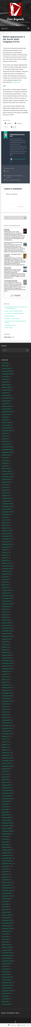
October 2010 (6, 763)
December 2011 (7, 725)
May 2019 (5, 490)
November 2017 (7, 539)
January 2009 (6, 820)
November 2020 (7, 449)
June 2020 (5, 460)
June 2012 (5, 709)
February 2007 (6, 882)
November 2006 (7, 890)
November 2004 (7, 955)
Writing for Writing (9, 316)
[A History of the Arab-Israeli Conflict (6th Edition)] (25, 245)
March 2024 (5, 395)
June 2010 (5, 774)
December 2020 (7, 447)
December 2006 (7, 888)
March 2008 (5, 847)
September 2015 (7, 604)
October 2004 (6, 958)
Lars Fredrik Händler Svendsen (11, 281)
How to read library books (13, 180)
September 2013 (7, 669)
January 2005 (6, 950)
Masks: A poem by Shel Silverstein (13, 311)
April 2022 (5, 420)
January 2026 (6, 368)
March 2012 (5, 717)
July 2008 (5, 836)
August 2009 (6, 801)
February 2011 (6, 752)
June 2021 (5, 436)
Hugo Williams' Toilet (10, 325)
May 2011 (5, 744)
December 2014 (7, 628)
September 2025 (7, 374)
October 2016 (6, 571)
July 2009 (5, 804)
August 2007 (6, 866)
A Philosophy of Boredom (10, 280)
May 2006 (5, 907)
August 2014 (6, 639)
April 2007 (5, 877)
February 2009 (6, 817)
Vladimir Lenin (8, 256)
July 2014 (5, 641)
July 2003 (5, 996)
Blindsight (6, 229)
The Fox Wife (7, 267)
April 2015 (5, 617)
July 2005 (5, 934)
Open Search (28, 28)
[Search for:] (15, 218)
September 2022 (7, 411)
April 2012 (5, 715)
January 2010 (6, 788)
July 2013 (5, 674)
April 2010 (5, 779)
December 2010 (7, 758)
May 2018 (5, 522)
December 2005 (7, 920)
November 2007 (7, 858)
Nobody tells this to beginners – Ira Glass (15, 176)
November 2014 (7, 631)
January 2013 (6, 690)
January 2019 (6, 501)
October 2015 (6, 601)
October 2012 (6, 698)
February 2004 (6, 977)
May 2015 (5, 614)
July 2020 (5, 457)
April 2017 (5, 558)
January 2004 (6, 980)
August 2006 (6, 898)
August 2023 (6, 401)
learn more (17, 82)
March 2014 (5, 652)
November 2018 (7, 506)
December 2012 (7, 693)
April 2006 (5, 909)
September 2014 (7, 636)
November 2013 (7, 663)
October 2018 (6, 509)
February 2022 (6, 422)
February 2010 (6, 785)
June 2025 (5, 376)
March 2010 (5, 782)
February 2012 (6, 720)
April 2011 (5, 747)
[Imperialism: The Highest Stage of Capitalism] (25, 258)
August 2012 (6, 704)
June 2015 (5, 612)
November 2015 (7, 598)
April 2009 (5, 812)
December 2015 (7, 595)
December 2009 (7, 790)
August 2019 (6, 482)
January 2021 (6, 444)
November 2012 (7, 696)
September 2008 (7, 831)
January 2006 (6, 917)
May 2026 (5, 365)
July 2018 (5, 517)
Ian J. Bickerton (8, 243)
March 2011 (5, 750)
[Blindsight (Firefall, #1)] (25, 233)
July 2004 (5, 966)
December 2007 (7, 855)
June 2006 (5, 904)
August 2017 (6, 547)
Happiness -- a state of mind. (12, 318)
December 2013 (7, 660)
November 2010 (7, 761)
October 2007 (6, 861)
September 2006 (7, 896)
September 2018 (7, 512)
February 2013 (6, 687)
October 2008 (6, 828)
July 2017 (5, 549)
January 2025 (6, 390)
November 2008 (7, 825)
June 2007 (5, 871)
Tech (7, 171)
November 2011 (7, 728)
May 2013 (5, 679)
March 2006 (5, 912)
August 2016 (6, 574)
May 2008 (5, 842)
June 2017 (5, 552)
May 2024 (5, 393)
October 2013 (6, 666)
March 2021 (5, 441)
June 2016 (5, 579)
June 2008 (5, 839)
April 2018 (5, 525)
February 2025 (6, 387)
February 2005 (6, 947)
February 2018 (6, 531)
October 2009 (6, 796)
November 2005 (7, 923)
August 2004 (6, 963)
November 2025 (7, 371)
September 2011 (7, 733)
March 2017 (5, 560)
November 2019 (7, 476)
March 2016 (5, 587)
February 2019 (6, 498)
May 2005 (5, 939)
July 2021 (5, 433)
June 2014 (5, 644)
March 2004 (5, 974)
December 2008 (7, 823)
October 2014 (6, 633)
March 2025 (5, 384)
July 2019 (5, 485)
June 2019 (5, 487)
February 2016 (6, 590)
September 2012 (7, 701)
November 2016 (7, 568)
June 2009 (5, 807)
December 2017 (7, 536)
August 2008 (6, 834)
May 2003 (5, 1001)
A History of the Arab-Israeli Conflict (13, 242)
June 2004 (5, 969)
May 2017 (5, 555)
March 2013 (5, 685)
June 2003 (5, 999)
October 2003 (6, 988)
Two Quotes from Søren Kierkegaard (14, 313)
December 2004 (7, 953)
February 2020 (6, 471)
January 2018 (6, 533)
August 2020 (6, 455)
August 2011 (6, 736)
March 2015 (5, 620)
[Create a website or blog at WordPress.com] (15, 1021)
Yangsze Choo (8, 268)
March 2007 (5, 880)
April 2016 (5, 585)
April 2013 (5, 682)
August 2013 (6, 671)
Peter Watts (7, 230)
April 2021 (5, 439)
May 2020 (5, 463)
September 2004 (7, 961)
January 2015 (6, 625)
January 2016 (6, 593)
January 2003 (6, 1004)
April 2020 (5, 466)
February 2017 (6, 563)
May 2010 (5, 777)
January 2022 (6, 425)
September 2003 (7, 990)
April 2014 (5, 650)
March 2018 (5, 528)
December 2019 (7, 474)
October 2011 (6, 731)
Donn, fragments (15, 19)
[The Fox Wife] (25, 271)
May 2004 (5, 972)
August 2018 (6, 514)
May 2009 (5, 809)
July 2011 (5, 739)
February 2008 (6, 850)
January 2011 (6, 755)
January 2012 (6, 723)
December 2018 (7, 503)
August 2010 (6, 769)
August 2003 (6, 993)
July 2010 (5, 771)
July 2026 (5, 363)
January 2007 (6, 885)
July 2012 (5, 706)
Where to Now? (9, 327)
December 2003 (7, 982)
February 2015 (6, 623)
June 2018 (5, 520)
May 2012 (5, 712)
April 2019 (5, 493)
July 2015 (5, 609)
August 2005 (6, 931)
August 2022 (6, 414)
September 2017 (7, 544)
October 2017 (6, 541)
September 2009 (7, 798)
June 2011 (5, 742)
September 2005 (7, 928)
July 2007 (5, 869)
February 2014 (6, 655)
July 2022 (5, 417)
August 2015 (6, 606)
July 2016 (5, 577)
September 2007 (7, 863)
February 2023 (6, 406)
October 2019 (6, 479)
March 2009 (5, 815)
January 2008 (6, 853)
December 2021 (7, 428)
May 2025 (5, 379)
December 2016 (7, 566)
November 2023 (7, 398)
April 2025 (5, 382)
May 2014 (5, 647)
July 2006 (5, 901)
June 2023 (5, 403)
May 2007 (5, 874)
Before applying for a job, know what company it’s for (14, 39)
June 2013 (5, 677)
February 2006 (6, 915)
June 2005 (5, 936)
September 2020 (7, 452)
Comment (21, 206)
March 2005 (5, 944)
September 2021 (7, 430)
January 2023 (6, 409)
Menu (6, 28)
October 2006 (6, 893)
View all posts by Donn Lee (18, 160)
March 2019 (5, 495)
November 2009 (7, 793)
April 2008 (5, 844)
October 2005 (6, 926)
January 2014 (6, 658)
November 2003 (7, 985)
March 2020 (5, 468)
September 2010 (7, 766)
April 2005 (5, 942)
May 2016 (5, 582)
